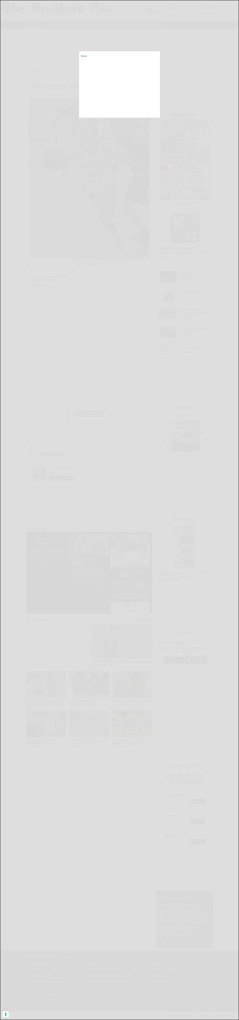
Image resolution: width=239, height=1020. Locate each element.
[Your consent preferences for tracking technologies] (6, 1014)
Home (84, 56)
